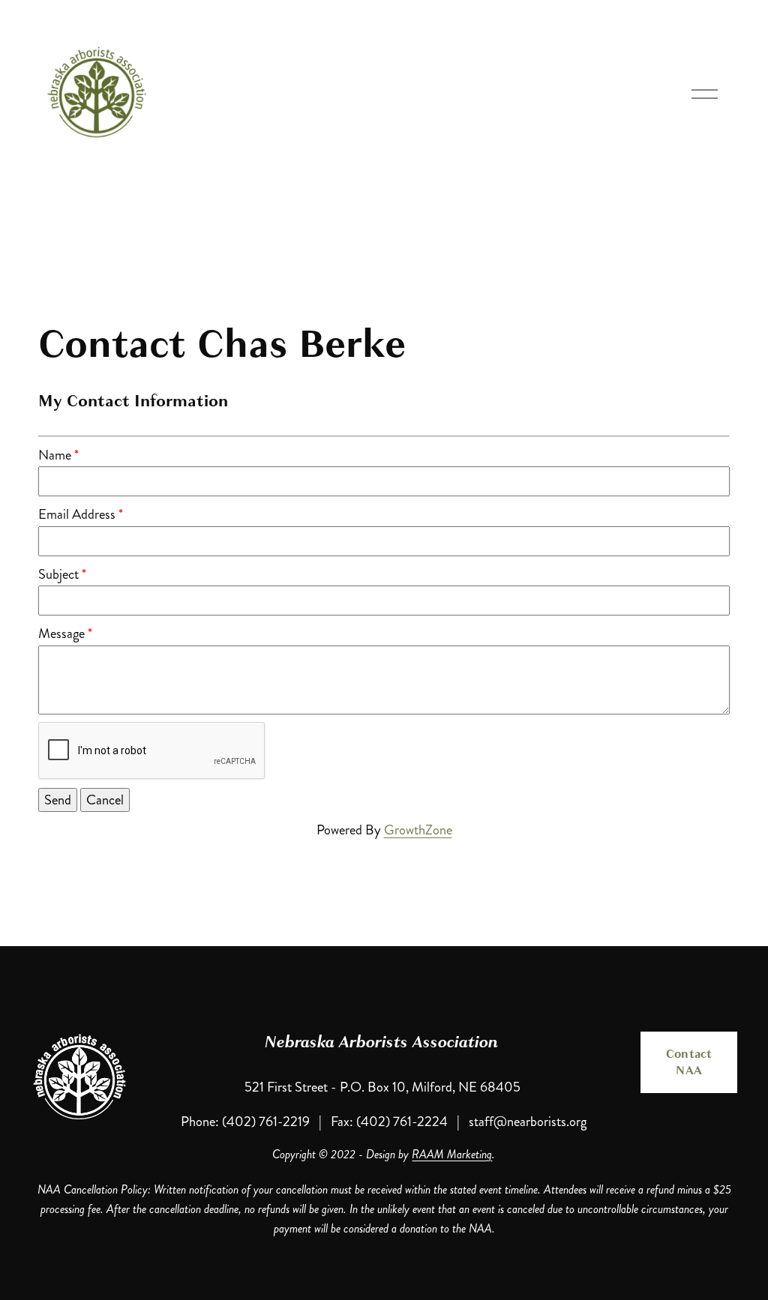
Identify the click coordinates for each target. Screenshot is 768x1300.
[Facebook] (689, 1137)
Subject (58, 574)
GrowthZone (418, 830)
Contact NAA (689, 1062)
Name (54, 455)
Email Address (77, 514)
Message (61, 633)
